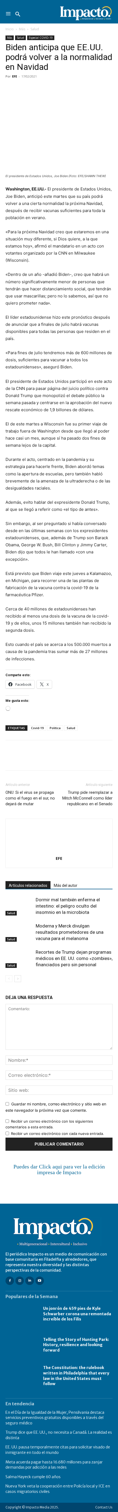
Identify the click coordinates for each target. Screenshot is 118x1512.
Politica (55, 728)
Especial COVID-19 (41, 38)
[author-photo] (59, 850)
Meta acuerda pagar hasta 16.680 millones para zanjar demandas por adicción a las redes (54, 1465)
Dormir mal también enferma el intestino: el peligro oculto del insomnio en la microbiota (68, 906)
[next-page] (17, 978)
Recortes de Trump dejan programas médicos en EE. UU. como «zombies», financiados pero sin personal (74, 958)
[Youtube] (39, 1281)
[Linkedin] (61, 88)
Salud (34, 29)
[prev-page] (8, 978)
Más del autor (65, 885)
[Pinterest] (36, 88)
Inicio (9, 29)
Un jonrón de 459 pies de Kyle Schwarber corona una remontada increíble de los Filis (77, 1314)
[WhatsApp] (48, 88)
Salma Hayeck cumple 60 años (33, 1476)
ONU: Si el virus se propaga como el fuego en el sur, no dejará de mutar (30, 798)
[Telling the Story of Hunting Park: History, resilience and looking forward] (21, 1345)
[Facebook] (10, 88)
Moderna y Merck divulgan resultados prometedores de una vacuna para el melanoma (69, 932)
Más (22, 29)
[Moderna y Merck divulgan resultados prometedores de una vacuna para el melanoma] (19, 932)
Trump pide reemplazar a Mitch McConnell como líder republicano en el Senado (87, 798)
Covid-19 (37, 728)
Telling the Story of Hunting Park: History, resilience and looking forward (76, 1345)
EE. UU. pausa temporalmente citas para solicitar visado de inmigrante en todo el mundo (57, 1450)
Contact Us (104, 1507)
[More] (74, 88)
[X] (23, 88)
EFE (14, 76)
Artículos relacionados (28, 885)
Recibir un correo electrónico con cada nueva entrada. (57, 1133)
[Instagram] (19, 1281)
